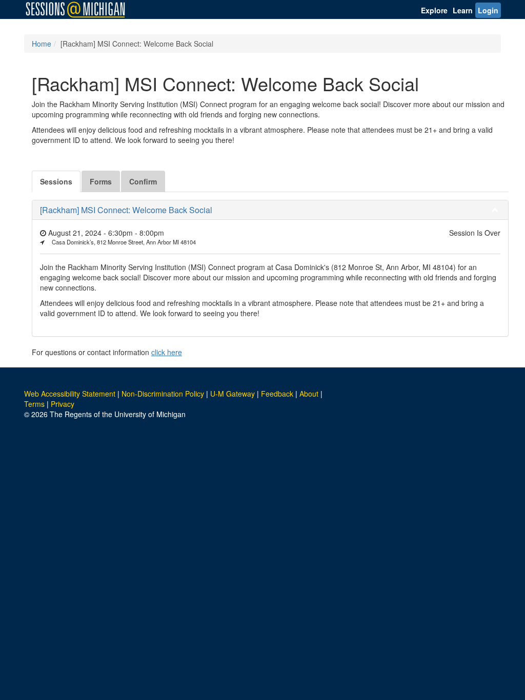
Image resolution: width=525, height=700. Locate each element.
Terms (34, 404)
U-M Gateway (232, 393)
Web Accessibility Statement (69, 393)
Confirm (143, 181)
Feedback (277, 393)
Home (41, 43)
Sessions (56, 181)
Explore (434, 10)
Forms (101, 181)
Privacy (62, 404)
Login (488, 10)
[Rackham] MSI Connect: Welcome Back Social (126, 210)
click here (166, 352)
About (308, 393)
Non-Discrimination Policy (163, 393)
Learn (463, 10)
